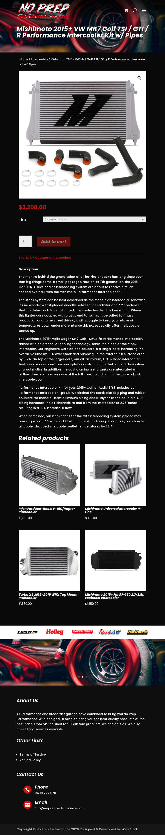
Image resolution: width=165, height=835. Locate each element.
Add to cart (53, 242)
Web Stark (130, 829)
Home (24, 59)
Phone (41, 787)
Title (22, 220)
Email (41, 802)
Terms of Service (33, 754)
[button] (139, 78)
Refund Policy (30, 760)
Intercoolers (39, 59)
